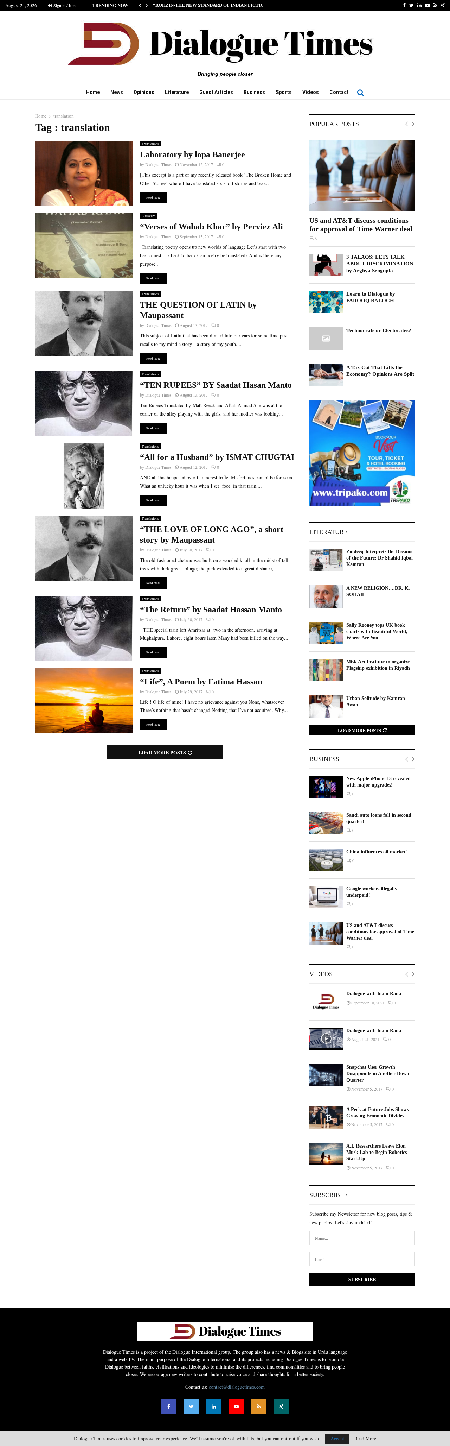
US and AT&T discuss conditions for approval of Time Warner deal (380, 932)
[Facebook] (168, 1406)
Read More (365, 1438)
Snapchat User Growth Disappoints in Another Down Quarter (377, 1073)
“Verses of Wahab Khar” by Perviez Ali (211, 226)
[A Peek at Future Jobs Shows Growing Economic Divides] (326, 1117)
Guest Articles (216, 92)
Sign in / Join (64, 5)
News (116, 92)
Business (254, 92)
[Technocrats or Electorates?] (326, 338)
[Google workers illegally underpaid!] (326, 897)
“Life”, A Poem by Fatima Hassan (201, 681)
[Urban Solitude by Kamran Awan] (326, 706)
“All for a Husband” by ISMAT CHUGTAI (217, 457)
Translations (150, 143)
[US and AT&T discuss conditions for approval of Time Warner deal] (362, 175)
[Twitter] (191, 1406)
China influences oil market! (376, 851)
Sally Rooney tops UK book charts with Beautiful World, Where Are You (376, 631)
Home (93, 92)
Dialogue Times (158, 164)
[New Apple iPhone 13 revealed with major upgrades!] (326, 787)
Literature (177, 92)
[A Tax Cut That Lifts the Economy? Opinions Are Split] (326, 375)
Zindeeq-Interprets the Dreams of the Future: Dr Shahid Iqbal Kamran (379, 558)
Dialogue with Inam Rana (373, 993)
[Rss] (258, 1406)
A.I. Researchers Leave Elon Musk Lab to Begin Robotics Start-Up (376, 1152)
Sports (284, 92)
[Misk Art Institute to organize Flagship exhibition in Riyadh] (326, 670)
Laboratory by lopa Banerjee (192, 154)
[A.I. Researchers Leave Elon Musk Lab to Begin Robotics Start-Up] (326, 1154)
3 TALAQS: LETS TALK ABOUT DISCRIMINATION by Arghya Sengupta (379, 263)
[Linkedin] (213, 1406)
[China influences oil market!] (326, 860)
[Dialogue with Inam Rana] (326, 1002)
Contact (339, 92)
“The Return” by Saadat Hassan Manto (211, 609)
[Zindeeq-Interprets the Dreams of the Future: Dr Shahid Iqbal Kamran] (326, 560)
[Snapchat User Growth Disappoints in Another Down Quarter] (326, 1075)
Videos (310, 92)
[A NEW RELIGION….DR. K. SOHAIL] (326, 596)
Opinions (144, 92)
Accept (337, 1438)
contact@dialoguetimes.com (237, 1386)
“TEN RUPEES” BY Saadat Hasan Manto (216, 385)
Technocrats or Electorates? (378, 330)
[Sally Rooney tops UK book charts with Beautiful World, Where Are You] (326, 633)
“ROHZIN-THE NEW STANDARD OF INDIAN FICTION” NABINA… (223, 5)
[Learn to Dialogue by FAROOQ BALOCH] (326, 302)
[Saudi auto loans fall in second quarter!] (326, 823)
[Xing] (281, 1406)
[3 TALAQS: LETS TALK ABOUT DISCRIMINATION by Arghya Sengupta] (326, 265)
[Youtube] (236, 1406)
